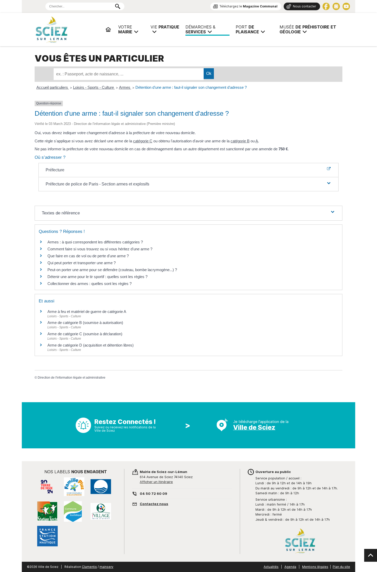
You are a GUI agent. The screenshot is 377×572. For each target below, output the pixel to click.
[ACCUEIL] (108, 29)
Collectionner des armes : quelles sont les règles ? (89, 283)
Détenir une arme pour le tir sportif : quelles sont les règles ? (97, 276)
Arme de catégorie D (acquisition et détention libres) (90, 345)
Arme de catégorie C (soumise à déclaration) (84, 334)
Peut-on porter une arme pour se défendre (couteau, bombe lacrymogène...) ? (112, 270)
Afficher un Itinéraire (156, 482)
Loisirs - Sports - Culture (94, 87)
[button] (188, 184)
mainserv (106, 567)
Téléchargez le (248, 6)
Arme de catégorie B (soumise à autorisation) (85, 322)
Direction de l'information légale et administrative (71, 377)
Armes (125, 87)
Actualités (271, 567)
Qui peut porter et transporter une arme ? (81, 263)
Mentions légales (315, 567)
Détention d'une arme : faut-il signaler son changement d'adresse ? (191, 87)
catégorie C (142, 141)
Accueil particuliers (52, 87)
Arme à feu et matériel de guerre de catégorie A (86, 311)
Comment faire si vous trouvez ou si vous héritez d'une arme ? (99, 249)
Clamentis (89, 567)
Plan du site (341, 567)
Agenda (290, 567)
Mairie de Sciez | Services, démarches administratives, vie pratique (68, 29)
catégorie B (240, 141)
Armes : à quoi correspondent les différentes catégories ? (95, 242)
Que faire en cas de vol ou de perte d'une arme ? (88, 256)
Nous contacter (304, 6)
